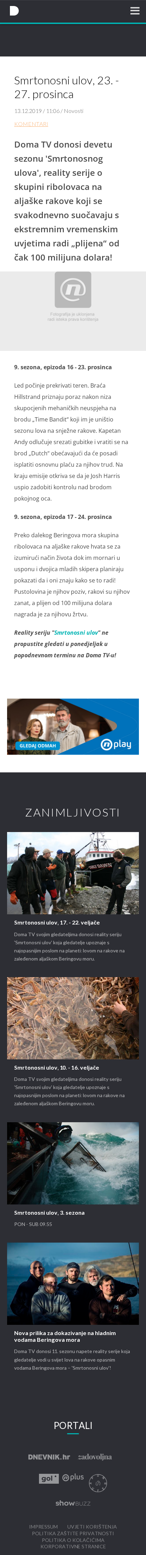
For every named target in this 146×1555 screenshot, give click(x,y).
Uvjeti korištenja (92, 1527)
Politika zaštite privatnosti (73, 1534)
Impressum (43, 1527)
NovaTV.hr (14, 11)
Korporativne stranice (73, 1547)
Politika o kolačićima (73, 1540)
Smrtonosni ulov (76, 632)
